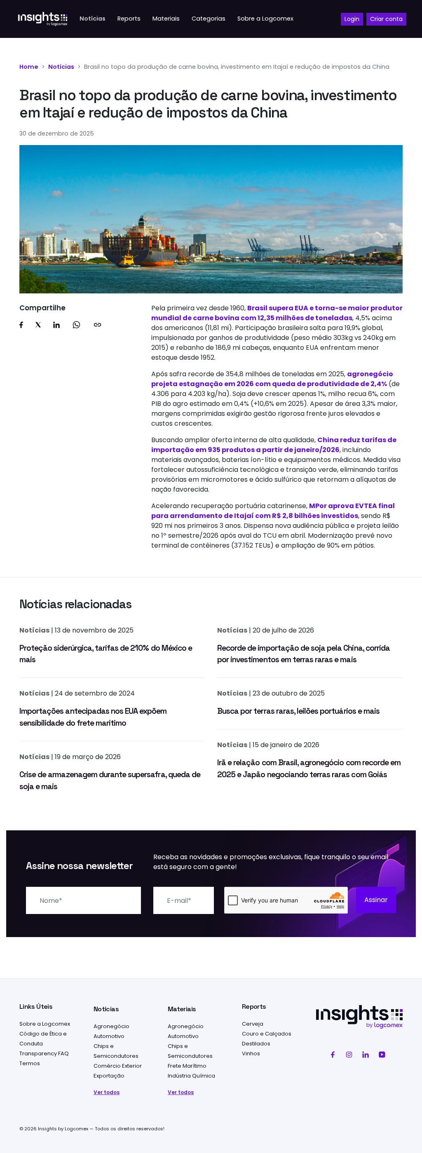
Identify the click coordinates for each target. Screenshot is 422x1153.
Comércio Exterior (118, 1066)
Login (352, 19)
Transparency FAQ (44, 1053)
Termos (29, 1063)
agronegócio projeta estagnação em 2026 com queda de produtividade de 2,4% (272, 379)
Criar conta (386, 19)
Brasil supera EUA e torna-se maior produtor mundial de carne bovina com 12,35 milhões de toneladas (277, 313)
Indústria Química (191, 1076)
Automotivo (109, 1036)
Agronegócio (111, 1026)
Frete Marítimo (187, 1066)
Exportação (109, 1076)
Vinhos (251, 1053)
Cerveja (252, 1024)
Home (28, 67)
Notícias (61, 67)
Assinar (376, 900)
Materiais (182, 1009)
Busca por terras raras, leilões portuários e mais (298, 711)
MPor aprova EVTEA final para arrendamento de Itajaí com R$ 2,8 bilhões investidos (273, 510)
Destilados (256, 1044)
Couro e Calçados (266, 1034)
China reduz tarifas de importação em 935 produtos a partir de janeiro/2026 (273, 445)
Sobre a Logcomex (44, 1024)
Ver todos (107, 1092)
